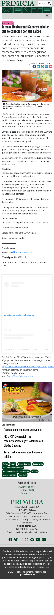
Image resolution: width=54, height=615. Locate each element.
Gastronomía (38, 464)
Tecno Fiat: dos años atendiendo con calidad (23, 454)
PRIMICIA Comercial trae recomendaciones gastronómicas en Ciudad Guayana (23, 441)
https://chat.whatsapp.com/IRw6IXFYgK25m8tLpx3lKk (28, 366)
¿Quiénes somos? (27, 486)
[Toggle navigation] (47, 16)
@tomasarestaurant (22, 252)
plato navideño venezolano (13, 468)
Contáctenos (27, 493)
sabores (34, 471)
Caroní (12, 464)
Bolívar (5, 464)
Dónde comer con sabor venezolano (23, 429)
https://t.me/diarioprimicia (20, 376)
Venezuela (22, 475)
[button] (5, 402)
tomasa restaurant (9, 475)
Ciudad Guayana (24, 464)
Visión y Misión (27, 489)
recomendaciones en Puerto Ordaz (16, 471)
